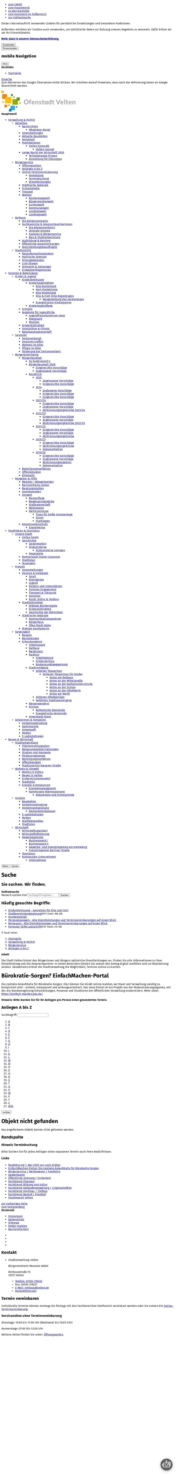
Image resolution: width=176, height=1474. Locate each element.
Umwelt (27, 494)
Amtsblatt (28, 139)
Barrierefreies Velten (35, 485)
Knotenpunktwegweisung (52, 664)
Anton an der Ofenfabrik (65, 690)
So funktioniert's (39, 361)
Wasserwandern (39, 703)
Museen (27, 635)
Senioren (21, 335)
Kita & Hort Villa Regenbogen (55, 296)
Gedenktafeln (37, 543)
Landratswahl (37, 211)
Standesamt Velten (20, 1197)
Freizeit (20, 566)
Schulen (27, 309)
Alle (10, 1106)
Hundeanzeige (17, 916)
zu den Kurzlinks (18, 11)
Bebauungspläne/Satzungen (40, 749)
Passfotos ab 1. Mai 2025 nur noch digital (34, 1165)
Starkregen (43, 521)
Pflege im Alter (31, 348)
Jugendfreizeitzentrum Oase (47, 315)
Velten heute (30, 537)
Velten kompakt (39, 146)
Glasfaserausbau (32, 821)
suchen (6, 1112)
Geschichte (29, 540)
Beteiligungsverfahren (36, 468)
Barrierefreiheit (18, 1229)
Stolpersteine (38, 547)
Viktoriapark (37, 644)
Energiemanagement (42, 788)
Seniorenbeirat (31, 338)
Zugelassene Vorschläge (51, 371)
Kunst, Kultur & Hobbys (44, 599)
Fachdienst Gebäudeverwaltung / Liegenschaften (40, 1187)
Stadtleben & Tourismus (24, 530)
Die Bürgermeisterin (35, 221)
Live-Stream (30, 263)
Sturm (40, 517)
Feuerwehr (28, 563)
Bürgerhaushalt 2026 (42, 364)
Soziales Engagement (42, 589)
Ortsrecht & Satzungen (36, 266)
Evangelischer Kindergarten (54, 302)
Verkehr (20, 798)
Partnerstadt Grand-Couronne (41, 556)
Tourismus (28, 853)
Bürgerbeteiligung (26, 354)
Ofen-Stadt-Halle (40, 625)
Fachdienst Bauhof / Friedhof (27, 1194)
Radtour (34, 654)
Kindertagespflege (41, 305)
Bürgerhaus (36, 622)
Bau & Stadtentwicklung (44, 237)
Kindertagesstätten (41, 283)
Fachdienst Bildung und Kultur (27, 1184)
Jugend (33, 583)
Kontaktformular (26, 1291)
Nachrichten (30, 126)
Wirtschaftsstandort (35, 830)
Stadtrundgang (38, 667)
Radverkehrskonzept (42, 811)
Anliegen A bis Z (32, 168)
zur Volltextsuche (19, 17)
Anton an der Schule (63, 687)
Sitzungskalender (33, 260)
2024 (39, 387)
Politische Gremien (34, 256)
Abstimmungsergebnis (57, 462)
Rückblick (35, 374)
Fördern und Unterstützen (45, 586)
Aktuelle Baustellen (34, 136)
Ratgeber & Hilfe (26, 478)
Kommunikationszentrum (45, 618)
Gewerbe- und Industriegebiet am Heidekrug (58, 847)
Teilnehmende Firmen (43, 155)
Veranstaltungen (32, 133)
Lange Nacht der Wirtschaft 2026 (43, 152)
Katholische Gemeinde (50, 710)
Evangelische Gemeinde (51, 713)
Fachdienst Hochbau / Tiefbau (27, 1191)
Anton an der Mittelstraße (66, 680)
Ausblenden (8, 45)
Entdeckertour (45, 661)
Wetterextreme (38, 511)
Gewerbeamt (16, 1174)
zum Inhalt (15, 4)
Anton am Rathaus (61, 677)
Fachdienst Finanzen (21, 1181)
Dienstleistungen (40, 181)
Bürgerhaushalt (32, 358)
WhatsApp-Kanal (39, 129)
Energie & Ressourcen (36, 785)
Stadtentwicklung (26, 742)
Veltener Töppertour (49, 671)
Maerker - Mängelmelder (38, 481)
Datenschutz (16, 1219)
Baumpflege (37, 498)
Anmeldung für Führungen (45, 159)
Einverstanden (10, 48)
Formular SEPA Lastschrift (24, 926)
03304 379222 (28, 1281)
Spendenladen (31, 491)
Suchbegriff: (9, 1014)
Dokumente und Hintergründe (55, 794)
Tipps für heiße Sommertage (54, 514)
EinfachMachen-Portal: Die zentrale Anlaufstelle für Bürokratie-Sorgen (53, 1168)
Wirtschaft (21, 827)
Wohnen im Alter (32, 344)
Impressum (15, 1216)
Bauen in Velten (32, 775)
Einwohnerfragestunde (36, 269)
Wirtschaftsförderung (35, 834)
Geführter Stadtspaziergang (54, 700)
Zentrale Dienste (39, 230)
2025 (39, 377)
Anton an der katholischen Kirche (71, 684)
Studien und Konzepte (36, 752)
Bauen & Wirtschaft (20, 739)
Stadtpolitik (23, 250)
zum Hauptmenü (19, 7)
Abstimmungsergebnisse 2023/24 (64, 410)
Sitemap (13, 1222)
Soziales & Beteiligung (22, 273)
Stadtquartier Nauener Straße (41, 765)
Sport (32, 576)
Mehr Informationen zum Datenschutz (25, 89)
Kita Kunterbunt (46, 286)
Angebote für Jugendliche (38, 312)
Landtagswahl (38, 214)
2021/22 (41, 426)
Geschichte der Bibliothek (46, 612)
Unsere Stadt (23, 534)
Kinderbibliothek (33, 325)
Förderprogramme (33, 755)
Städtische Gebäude (35, 185)
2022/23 (41, 413)
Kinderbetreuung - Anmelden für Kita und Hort (38, 910)
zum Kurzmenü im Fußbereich (27, 14)
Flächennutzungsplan (36, 746)
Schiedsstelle (31, 188)
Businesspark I (38, 840)
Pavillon (34, 322)
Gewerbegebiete (32, 837)
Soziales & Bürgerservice (45, 234)
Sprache (6, 79)
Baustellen (29, 801)
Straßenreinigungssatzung (25, 913)
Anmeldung (36, 175)
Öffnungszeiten (31, 165)
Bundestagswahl (39, 198)
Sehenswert (22, 631)
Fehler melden (17, 1226)
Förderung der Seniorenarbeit (41, 351)
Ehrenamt (28, 475)
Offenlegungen (31, 472)
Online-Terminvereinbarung (40, 172)
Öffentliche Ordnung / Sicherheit (29, 1178)
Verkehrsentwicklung (35, 808)
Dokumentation (53, 449)
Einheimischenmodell (36, 778)
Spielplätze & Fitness (36, 328)
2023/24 (41, 400)
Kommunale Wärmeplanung (47, 791)
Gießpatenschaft (39, 504)
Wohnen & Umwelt (27, 768)
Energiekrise (37, 527)
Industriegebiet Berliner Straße (49, 850)
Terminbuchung (39, 178)
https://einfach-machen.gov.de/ (22, 994)
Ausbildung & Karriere (36, 240)
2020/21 (41, 439)
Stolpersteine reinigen (50, 550)
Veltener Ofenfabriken (50, 697)
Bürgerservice (24, 162)
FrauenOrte (36, 553)
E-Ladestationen (32, 736)
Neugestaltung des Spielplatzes (63, 299)
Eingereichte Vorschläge (51, 367)
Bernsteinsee (30, 638)
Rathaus (20, 217)
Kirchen (34, 706)
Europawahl (36, 204)
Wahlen (27, 194)
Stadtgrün (28, 781)
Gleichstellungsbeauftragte (39, 247)
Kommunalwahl (39, 208)
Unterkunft (29, 729)
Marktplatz (36, 651)
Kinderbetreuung (33, 279)
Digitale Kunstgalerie (35, 628)
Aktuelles (21, 123)
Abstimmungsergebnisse (58, 436)
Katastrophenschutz (35, 524)
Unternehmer (37, 860)
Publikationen (31, 142)
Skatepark (35, 318)
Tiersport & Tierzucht (42, 592)
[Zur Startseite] (38, 110)
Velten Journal (45, 149)
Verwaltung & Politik (21, 120)
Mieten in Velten (32, 772)
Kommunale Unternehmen (39, 856)
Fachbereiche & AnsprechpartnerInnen (47, 224)
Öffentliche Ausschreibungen (40, 243)
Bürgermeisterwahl (41, 201)
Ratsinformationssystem (37, 253)
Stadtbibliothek (32, 602)
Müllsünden (36, 508)
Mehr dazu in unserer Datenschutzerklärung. (30, 38)
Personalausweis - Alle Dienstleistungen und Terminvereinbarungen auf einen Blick (62, 920)
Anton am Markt (60, 693)
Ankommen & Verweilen (30, 719)
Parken (26, 733)
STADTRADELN (44, 658)
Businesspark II (39, 843)
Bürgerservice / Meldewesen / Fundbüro (34, 1171)
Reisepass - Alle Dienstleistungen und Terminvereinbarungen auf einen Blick (58, 923)
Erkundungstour (32, 641)
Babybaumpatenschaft (37, 331)
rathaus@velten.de (32, 1287)
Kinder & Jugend (25, 276)
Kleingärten (36, 579)
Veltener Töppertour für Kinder (63, 674)
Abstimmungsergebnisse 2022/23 (64, 423)
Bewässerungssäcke (41, 501)
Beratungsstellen (33, 488)
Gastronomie (30, 726)
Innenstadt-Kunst (40, 716)
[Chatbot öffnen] (167, 1465)
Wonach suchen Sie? (14, 895)
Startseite (14, 73)
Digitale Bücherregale (43, 605)
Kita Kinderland (46, 292)
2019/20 (41, 452)
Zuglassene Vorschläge (57, 390)
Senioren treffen (32, 341)
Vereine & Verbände (35, 573)
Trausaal (27, 191)
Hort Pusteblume (47, 289)
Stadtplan (28, 560)
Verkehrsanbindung (34, 723)
